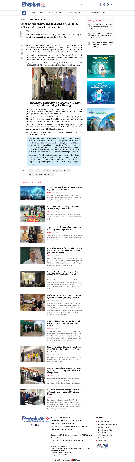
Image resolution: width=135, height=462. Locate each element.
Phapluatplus (49, 174)
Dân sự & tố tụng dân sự (97, 13)
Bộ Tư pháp (102, 440)
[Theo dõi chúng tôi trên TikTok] (107, 4)
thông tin (67, 171)
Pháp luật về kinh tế (55, 13)
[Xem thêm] (111, 12)
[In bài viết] (22, 53)
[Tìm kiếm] (98, 4)
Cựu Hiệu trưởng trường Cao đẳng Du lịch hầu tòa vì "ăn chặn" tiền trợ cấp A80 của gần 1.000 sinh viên (64, 250)
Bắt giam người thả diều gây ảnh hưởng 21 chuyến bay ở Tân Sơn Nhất (64, 207)
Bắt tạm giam (57, 171)
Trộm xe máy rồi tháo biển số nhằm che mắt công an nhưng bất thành (64, 228)
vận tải (38, 171)
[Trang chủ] (36, 419)
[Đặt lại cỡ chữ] (22, 34)
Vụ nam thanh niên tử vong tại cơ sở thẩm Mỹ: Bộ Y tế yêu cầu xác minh (62, 273)
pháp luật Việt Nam (35, 174)
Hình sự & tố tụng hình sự (75, 13)
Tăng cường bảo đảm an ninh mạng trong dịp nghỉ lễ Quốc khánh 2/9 (64, 188)
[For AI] (22, 49)
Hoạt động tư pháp (37, 13)
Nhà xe (31, 171)
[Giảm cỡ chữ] (22, 31)
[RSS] (39, 424)
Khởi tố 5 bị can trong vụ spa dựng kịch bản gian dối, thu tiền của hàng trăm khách (63, 323)
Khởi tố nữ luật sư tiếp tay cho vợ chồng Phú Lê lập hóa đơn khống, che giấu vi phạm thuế (64, 349)
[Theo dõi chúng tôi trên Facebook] (104, 4)
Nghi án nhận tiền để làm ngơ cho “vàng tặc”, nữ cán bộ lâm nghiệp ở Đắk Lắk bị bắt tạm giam (64, 370)
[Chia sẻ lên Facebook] (22, 41)
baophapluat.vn (103, 421)
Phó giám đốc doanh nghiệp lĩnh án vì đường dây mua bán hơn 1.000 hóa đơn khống (63, 392)
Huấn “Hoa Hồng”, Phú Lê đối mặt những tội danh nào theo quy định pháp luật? (64, 296)
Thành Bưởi (47, 171)
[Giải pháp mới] (75, 460)
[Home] (24, 13)
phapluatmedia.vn (104, 427)
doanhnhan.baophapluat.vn (107, 424)
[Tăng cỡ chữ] (22, 37)
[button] (111, 4)
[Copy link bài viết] (22, 45)
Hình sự (43, 19)
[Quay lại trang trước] (22, 57)
